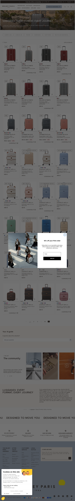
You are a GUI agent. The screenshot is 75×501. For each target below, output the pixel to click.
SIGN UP (52, 258)
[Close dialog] (65, 235)
